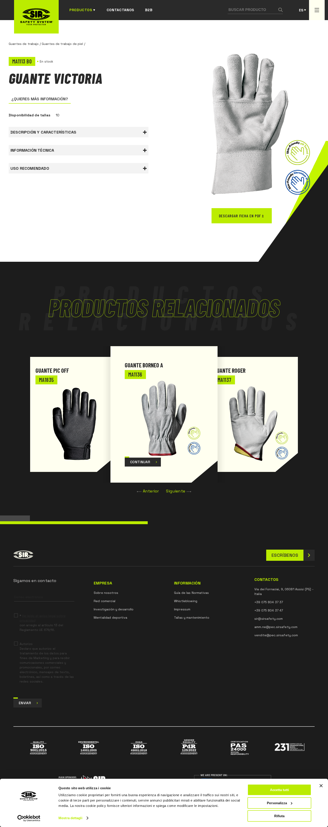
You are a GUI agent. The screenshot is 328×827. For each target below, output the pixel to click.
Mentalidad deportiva (110, 618)
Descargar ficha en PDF (240, 215)
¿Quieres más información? (39, 98)
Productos (80, 10)
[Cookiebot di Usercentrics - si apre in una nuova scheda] (28, 818)
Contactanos (120, 10)
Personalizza (277, 803)
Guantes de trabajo (24, 44)
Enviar (25, 703)
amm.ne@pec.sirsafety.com (275, 627)
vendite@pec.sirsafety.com (276, 635)
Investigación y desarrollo (114, 609)
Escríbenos (285, 555)
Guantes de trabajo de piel (62, 44)
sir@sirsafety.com (268, 619)
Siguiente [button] (175, 491)
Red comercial (104, 601)
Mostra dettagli (70, 818)
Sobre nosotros (106, 593)
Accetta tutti (279, 790)
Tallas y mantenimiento (191, 618)
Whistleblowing (185, 601)
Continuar (140, 462)
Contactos (266, 580)
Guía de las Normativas (191, 593)
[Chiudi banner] (321, 785)
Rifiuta (279, 816)
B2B (149, 10)
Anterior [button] (151, 491)
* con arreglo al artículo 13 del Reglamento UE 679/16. (43, 623)
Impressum (182, 609)
